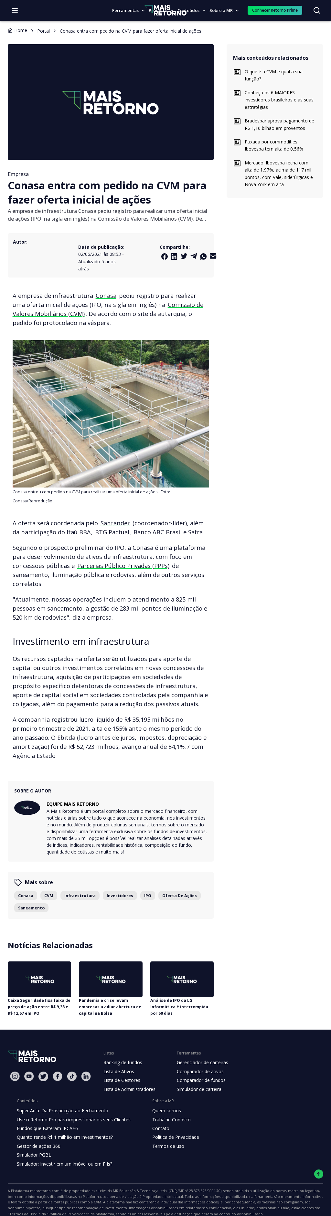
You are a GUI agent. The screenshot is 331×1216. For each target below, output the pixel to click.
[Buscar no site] (316, 10)
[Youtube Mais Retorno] (29, 1076)
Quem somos (166, 1110)
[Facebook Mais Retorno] (164, 256)
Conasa (106, 295)
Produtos (158, 10)
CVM (48, 895)
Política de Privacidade (175, 1137)
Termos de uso (168, 1146)
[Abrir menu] (15, 10)
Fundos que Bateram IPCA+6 (47, 1128)
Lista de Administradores (129, 1089)
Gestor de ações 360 (38, 1146)
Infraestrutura (80, 895)
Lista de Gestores (121, 1080)
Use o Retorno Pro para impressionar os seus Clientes (74, 1119)
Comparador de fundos (201, 1080)
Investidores (120, 895)
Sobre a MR (221, 10)
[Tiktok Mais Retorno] (72, 1076)
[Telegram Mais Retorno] (193, 256)
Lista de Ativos (118, 1071)
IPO (147, 895)
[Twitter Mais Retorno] (184, 256)
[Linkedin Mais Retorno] (174, 256)
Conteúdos (188, 10)
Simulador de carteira (199, 1089)
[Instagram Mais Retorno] (15, 1076)
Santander (115, 523)
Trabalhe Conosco (171, 1119)
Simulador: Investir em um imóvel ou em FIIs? (64, 1164)
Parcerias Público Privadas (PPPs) (123, 565)
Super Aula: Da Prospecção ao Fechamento (62, 1110)
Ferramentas (125, 10)
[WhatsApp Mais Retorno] (203, 256)
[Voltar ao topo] (319, 1174)
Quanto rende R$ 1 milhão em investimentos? (65, 1137)
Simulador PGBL (34, 1155)
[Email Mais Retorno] (213, 256)
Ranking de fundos (122, 1062)
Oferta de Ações (179, 895)
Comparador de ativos (200, 1071)
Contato (160, 1128)
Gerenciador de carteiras (202, 1062)
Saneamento (31, 908)
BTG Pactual (112, 532)
